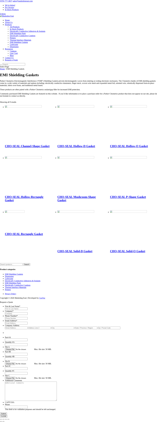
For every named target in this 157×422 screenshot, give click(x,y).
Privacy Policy (10, 294)
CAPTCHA (9, 402)
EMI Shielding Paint (18, 33)
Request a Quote (11, 60)
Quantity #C (9, 371)
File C (7, 376)
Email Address (11, 321)
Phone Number (11, 316)
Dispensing (14, 47)
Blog (12, 55)
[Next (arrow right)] (3, 421)
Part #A (8, 337)
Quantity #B (9, 356)
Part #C (8, 366)
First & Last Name (12, 306)
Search (26, 264)
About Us (9, 22)
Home (7, 20)
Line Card (14, 53)
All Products (15, 27)
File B (7, 361)
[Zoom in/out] (8, 419)
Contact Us (9, 58)
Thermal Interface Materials (20, 40)
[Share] (3, 419)
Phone (7, 404)
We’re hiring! (10, 5)
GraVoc (42, 298)
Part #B (8, 352)
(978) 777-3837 (6, 1)
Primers (13, 38)
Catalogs (13, 51)
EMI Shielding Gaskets (19, 42)
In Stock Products (12, 10)
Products (8, 25)
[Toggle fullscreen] (6, 419)
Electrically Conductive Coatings (22, 36)
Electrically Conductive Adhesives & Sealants (27, 31)
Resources (9, 49)
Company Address (12, 325)
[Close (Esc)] (1, 419)
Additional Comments (13, 380)
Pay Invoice (9, 7)
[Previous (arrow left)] (1, 421)
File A (7, 347)
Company (9, 311)
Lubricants (14, 44)
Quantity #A (10, 342)
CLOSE (3, 416)
